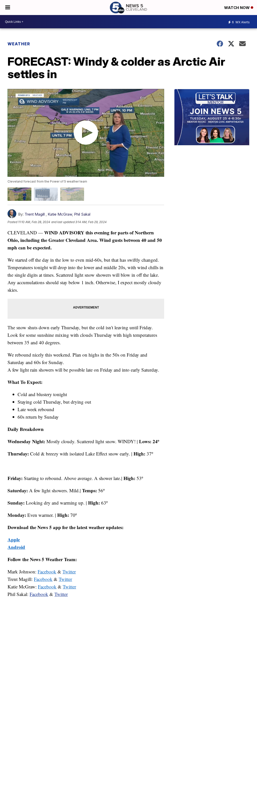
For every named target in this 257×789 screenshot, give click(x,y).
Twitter (61, 594)
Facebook (39, 594)
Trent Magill (35, 214)
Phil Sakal (82, 214)
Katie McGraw (60, 214)
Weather (19, 43)
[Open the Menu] (8, 7)
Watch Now (237, 7)
